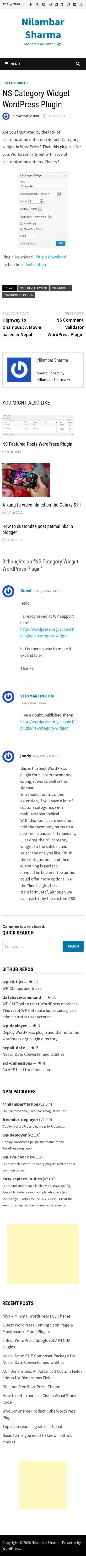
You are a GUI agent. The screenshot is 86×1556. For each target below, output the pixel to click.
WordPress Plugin (18, 294)
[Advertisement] (43, 1254)
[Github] (68, 4)
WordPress (61, 288)
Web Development (34, 288)
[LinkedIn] (57, 4)
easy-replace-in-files (22, 1179)
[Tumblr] (62, 4)
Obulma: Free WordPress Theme (31, 1386)
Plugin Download (51, 257)
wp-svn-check (15, 1157)
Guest (26, 590)
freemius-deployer (20, 1119)
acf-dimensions (17, 1063)
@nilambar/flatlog (20, 1104)
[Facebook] (31, 4)
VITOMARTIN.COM (37, 696)
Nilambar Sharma (43, 28)
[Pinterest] (44, 4)
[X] (37, 4)
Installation (36, 264)
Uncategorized (15, 83)
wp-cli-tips (12, 982)
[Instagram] (51, 4)
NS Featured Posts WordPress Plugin (37, 444)
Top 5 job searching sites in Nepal (32, 1426)
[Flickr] (75, 4)
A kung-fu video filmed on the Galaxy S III (41, 505)
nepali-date (13, 1047)
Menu (15, 63)
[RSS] (81, 4)
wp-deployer (14, 1025)
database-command (21, 997)
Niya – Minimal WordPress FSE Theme (36, 1316)
